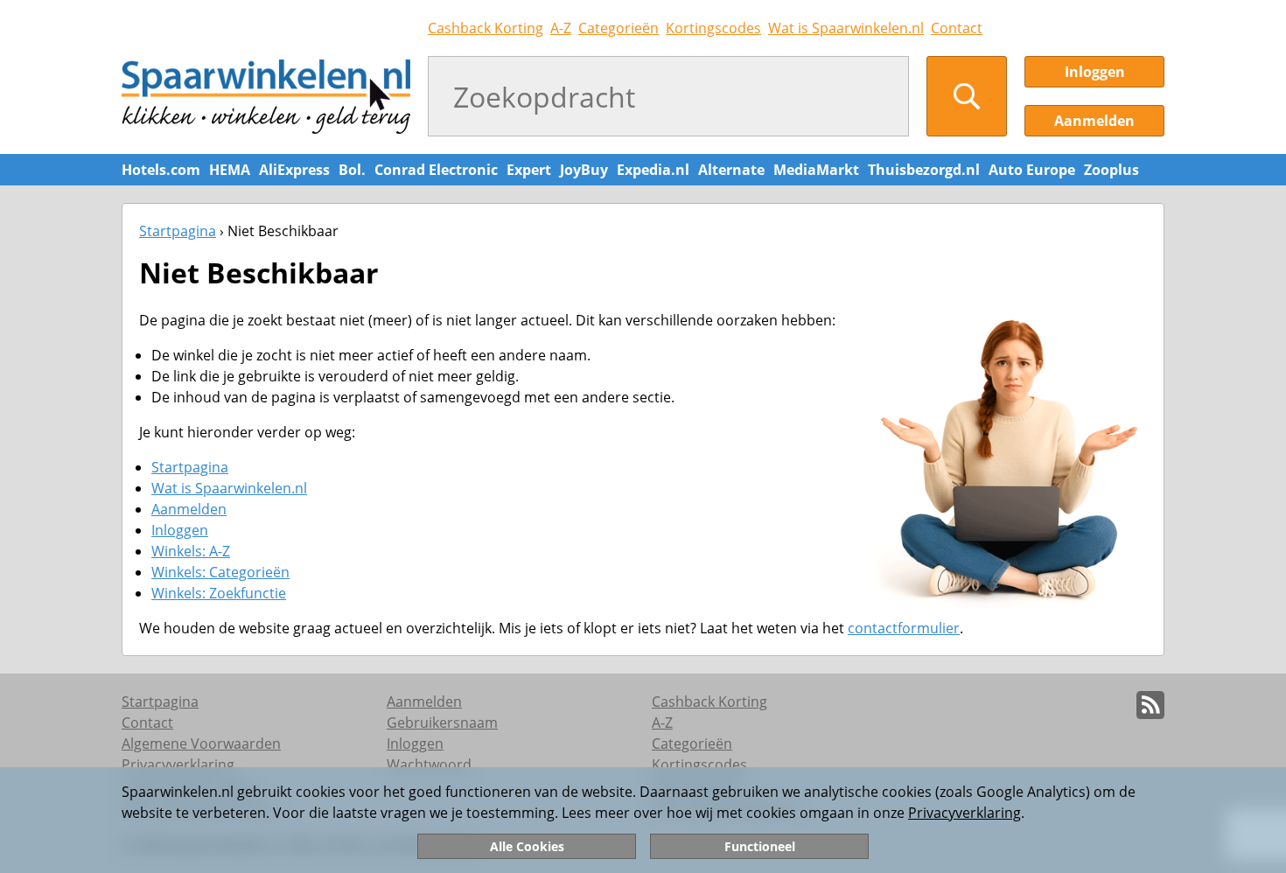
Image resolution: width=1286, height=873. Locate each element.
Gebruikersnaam (442, 722)
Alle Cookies (527, 846)
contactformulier (904, 628)
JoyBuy (584, 169)
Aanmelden (1094, 120)
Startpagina (177, 231)
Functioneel (759, 846)
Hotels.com (161, 169)
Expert (529, 169)
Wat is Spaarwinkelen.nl (846, 28)
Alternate (731, 169)
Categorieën (618, 28)
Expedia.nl (653, 169)
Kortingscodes (713, 28)
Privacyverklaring (964, 812)
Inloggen (1095, 71)
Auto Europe (1032, 169)
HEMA (229, 169)
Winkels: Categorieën (220, 572)
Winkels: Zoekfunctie (218, 593)
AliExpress (294, 169)
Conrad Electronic (436, 169)
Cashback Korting (485, 28)
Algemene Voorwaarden (201, 743)
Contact (956, 28)
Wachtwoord (429, 764)
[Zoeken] (966, 96)
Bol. (352, 169)
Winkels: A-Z (190, 551)
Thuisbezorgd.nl (924, 169)
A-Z (560, 28)
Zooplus (1111, 169)
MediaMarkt (816, 169)
